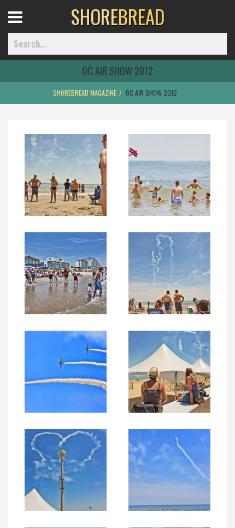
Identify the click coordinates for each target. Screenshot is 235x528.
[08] (169, 477)
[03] (66, 280)
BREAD (117, 16)
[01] (66, 182)
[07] (66, 477)
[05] (66, 379)
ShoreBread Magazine (84, 92)
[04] (169, 280)
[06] (169, 379)
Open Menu (28, 27)
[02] (169, 182)
